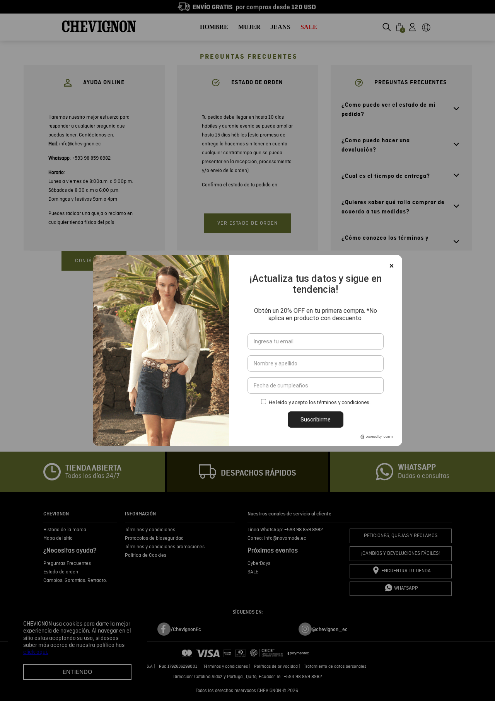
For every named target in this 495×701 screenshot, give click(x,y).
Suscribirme (315, 419)
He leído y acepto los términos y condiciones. (319, 402)
